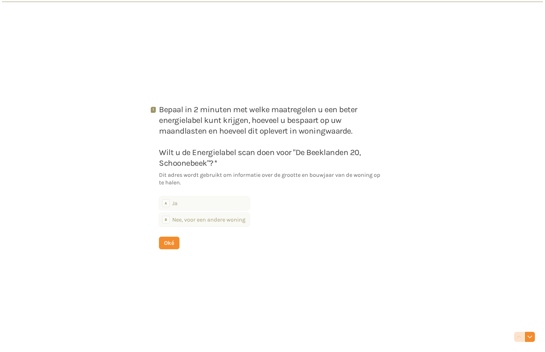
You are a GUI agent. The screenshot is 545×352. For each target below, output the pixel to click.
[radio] (204, 203)
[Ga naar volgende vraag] (530, 337)
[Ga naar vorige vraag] (519, 337)
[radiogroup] (204, 211)
